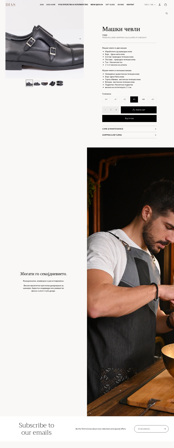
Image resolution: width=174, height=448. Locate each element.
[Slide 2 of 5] (37, 83)
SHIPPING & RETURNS (112, 135)
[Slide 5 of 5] (60, 83)
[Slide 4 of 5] (52, 83)
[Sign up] (164, 428)
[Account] (160, 5)
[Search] (167, 13)
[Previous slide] (8, 39)
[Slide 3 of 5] (44, 83)
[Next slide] (81, 39)
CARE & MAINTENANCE (112, 129)
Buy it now (129, 118)
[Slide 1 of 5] (29, 83)
